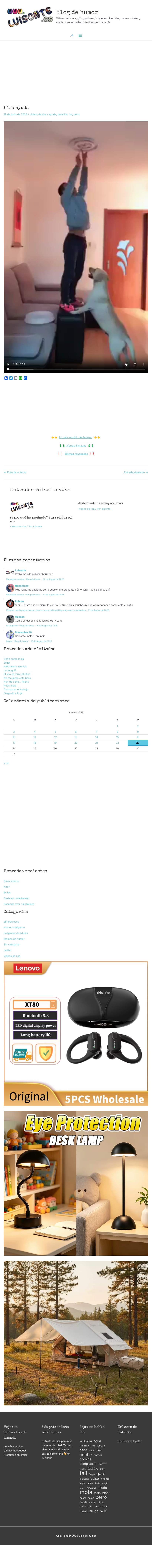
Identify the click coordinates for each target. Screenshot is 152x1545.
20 (75, 742)
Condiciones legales (129, 1441)
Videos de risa (38, 114)
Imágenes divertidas (16, 933)
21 (96, 742)
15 (117, 737)
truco (94, 1511)
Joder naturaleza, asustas (100, 503)
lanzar (90, 1483)
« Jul (6, 763)
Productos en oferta (16, 1454)
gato (100, 1474)
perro (77, 114)
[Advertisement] (76, 68)
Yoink (7, 662)
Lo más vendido (13, 1446)
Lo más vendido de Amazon (75, 437)
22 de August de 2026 (53, 579)
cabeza (101, 1445)
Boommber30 (23, 632)
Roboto (19, 601)
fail (83, 1473)
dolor (102, 1469)
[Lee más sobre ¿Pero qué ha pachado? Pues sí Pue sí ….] (22, 506)
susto (98, 1506)
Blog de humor (77, 13)
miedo (102, 1488)
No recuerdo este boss (17, 677)
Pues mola (10, 685)
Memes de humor (14, 938)
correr (102, 1464)
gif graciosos (11, 921)
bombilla (62, 114)
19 (55, 742)
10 (14, 737)
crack (92, 1468)
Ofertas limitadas (76, 445)
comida (86, 1459)
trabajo (84, 1511)
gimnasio (84, 1478)
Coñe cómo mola (14, 658)
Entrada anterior (15, 472)
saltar (83, 1506)
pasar (83, 1497)
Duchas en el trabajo (16, 689)
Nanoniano (22, 585)
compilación (88, 1464)
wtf (103, 1511)
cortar (83, 1469)
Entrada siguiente (136, 472)
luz (70, 114)
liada (97, 1483)
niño (105, 1493)
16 (138, 737)
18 (34, 742)
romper (92, 1502)
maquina (91, 1488)
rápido (101, 1502)
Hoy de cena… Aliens (16, 681)
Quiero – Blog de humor (17, 641)
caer (83, 1450)
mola (86, 1492)
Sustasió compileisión (16, 898)
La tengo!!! (10, 670)
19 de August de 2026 (46, 625)
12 (55, 737)
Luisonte (20, 570)
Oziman (20, 616)
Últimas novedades (76, 453)
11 (35, 737)
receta (83, 1502)
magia (105, 1483)
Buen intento (11, 881)
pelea (91, 1497)
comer (97, 1455)
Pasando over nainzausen (19, 904)
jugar (82, 1483)
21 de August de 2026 (98, 610)
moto (97, 1493)
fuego (92, 1474)
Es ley (7, 892)
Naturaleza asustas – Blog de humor (23, 579)
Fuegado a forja (13, 693)
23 (138, 742)
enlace (48, 1449)
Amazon (84, 1445)
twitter (7, 950)
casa (99, 1450)
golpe (95, 1478)
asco (92, 1446)
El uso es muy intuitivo (17, 674)
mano (82, 1488)
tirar (105, 1506)
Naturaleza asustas (15, 666)
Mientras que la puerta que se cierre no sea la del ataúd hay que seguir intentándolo (46, 610)
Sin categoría (11, 944)
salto (90, 1506)
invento (104, 1478)
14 (96, 737)
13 (76, 737)
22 (117, 742)
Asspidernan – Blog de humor (20, 625)
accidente (86, 1441)
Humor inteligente (14, 927)
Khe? (7, 886)
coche (86, 1455)
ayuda (52, 114)
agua (97, 1441)
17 (14, 742)
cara (91, 1450)
